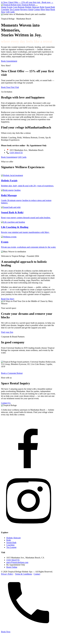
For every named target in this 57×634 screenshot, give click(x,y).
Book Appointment (9, 61)
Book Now (5, 632)
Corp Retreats (19, 7)
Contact (37, 9)
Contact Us (5, 403)
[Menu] (37, 5)
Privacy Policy (7, 574)
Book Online (11, 567)
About (30, 9)
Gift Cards (10, 12)
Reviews (24, 9)
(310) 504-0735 (16, 152)
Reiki (42, 7)
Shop (47, 9)
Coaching (5, 9)
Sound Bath (50, 7)
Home (3, 7)
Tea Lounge (15, 9)
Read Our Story (7, 299)
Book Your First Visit (10, 87)
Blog (43, 9)
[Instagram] (28, 527)
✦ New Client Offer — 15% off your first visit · (27, 2)
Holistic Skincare (32, 7)
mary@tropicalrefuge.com (17, 562)
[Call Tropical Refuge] (28, 629)
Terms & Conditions (23, 574)
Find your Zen (7, 332)
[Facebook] (28, 472)
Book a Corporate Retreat (12, 373)
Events (9, 7)
